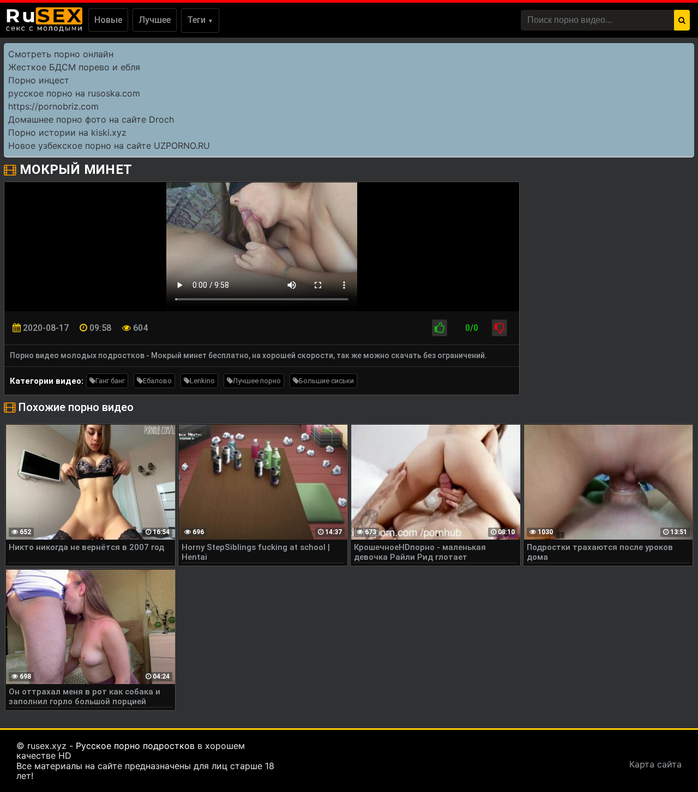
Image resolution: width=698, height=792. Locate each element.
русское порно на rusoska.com (74, 93)
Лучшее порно (257, 381)
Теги (200, 20)
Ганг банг (110, 381)
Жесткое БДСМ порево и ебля (74, 67)
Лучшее (155, 20)
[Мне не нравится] (499, 327)
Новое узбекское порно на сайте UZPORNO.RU (109, 145)
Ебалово (157, 381)
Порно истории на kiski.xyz (67, 132)
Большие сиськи (326, 381)
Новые (108, 20)
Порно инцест (38, 80)
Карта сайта (655, 764)
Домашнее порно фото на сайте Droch (91, 119)
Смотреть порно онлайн (60, 54)
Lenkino (202, 381)
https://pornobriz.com (53, 106)
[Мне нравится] (439, 327)
